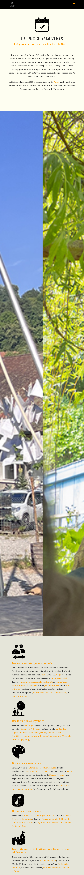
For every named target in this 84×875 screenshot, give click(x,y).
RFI (35, 685)
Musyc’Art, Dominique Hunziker (39, 815)
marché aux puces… (21, 696)
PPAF (69, 771)
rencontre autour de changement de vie (41, 736)
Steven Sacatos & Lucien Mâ (42, 768)
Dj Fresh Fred (44, 822)
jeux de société (52, 685)
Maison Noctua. (57, 775)
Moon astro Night (59, 678)
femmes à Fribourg (30, 729)
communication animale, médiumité (35, 682)
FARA (56, 82)
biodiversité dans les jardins (32, 732)
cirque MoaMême (48, 860)
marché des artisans (43, 692)
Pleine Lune (58, 822)
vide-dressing (60, 692)
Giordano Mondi (50, 819)
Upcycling (24, 739)
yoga (58, 674)
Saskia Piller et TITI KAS (36, 771)
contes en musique (52, 867)
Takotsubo (27, 819)
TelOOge (29, 725)
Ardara (29, 822)
